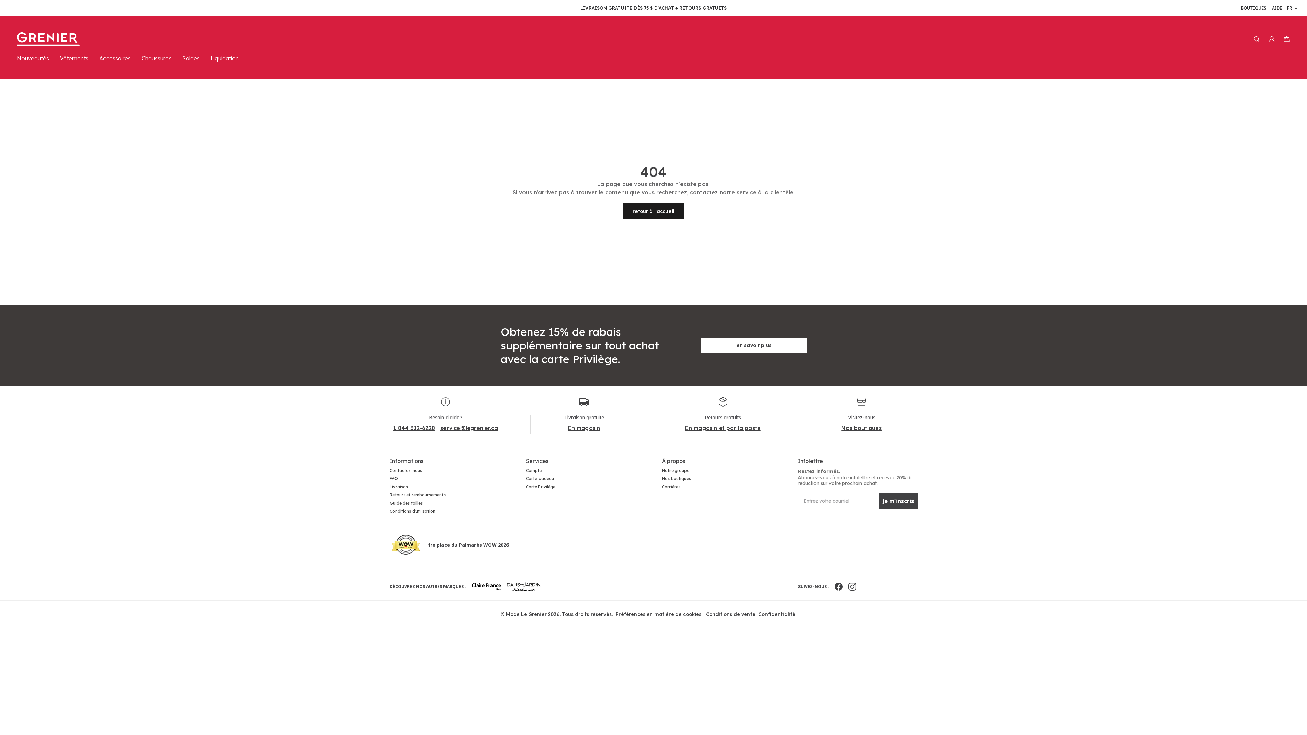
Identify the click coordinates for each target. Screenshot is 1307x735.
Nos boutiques (861, 428)
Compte (534, 470)
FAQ (394, 478)
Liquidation (225, 58)
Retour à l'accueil (653, 211)
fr (1289, 8)
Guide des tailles (406, 503)
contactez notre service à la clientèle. (742, 192)
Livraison (399, 486)
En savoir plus (754, 345)
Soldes (191, 58)
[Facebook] (839, 587)
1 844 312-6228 (414, 428)
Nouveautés (33, 58)
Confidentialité (776, 614)
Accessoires (115, 58)
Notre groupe (675, 470)
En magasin (584, 428)
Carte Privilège (540, 486)
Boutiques (1253, 8)
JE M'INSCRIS (898, 500)
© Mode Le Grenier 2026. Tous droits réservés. (557, 614)
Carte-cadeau (540, 478)
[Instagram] (852, 587)
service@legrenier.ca (469, 428)
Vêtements (74, 58)
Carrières (671, 486)
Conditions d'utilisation (412, 511)
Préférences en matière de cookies (658, 614)
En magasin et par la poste (723, 428)
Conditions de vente (730, 614)
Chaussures (157, 58)
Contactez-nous (406, 470)
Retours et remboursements (418, 494)
